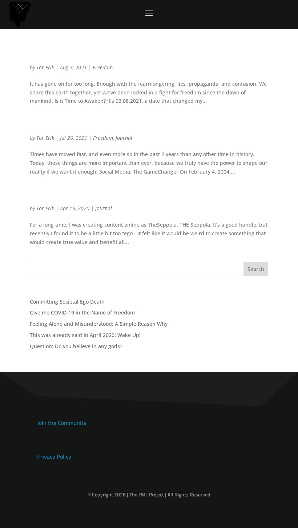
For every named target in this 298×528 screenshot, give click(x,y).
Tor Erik (45, 67)
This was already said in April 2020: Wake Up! (123, 125)
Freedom (103, 67)
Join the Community (61, 422)
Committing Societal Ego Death (67, 301)
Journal (124, 137)
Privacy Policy (54, 456)
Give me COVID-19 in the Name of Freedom (118, 55)
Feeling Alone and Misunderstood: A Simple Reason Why (99, 323)
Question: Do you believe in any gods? (76, 346)
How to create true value (80, 195)
